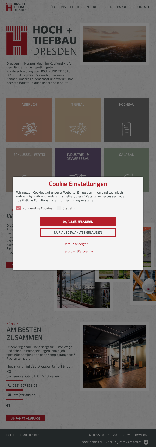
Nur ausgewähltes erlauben (78, 232)
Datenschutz (86, 251)
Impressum (69, 251)
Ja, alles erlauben (78, 222)
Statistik (69, 208)
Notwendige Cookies (37, 208)
